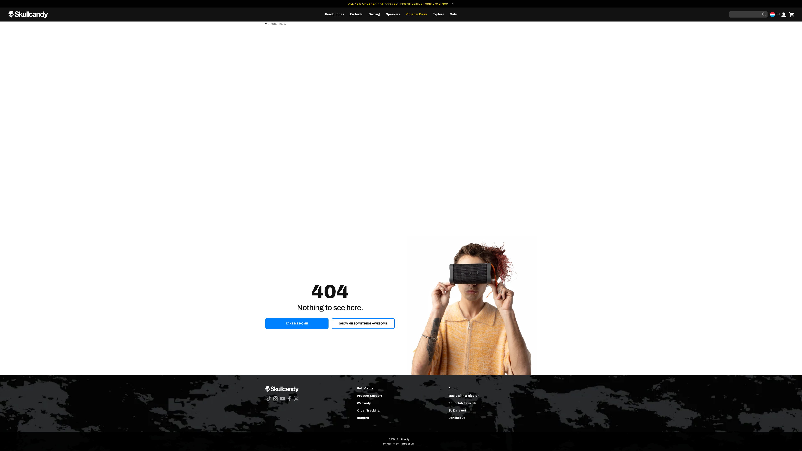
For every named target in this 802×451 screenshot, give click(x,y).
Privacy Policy (391, 444)
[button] (334, 14)
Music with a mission (463, 395)
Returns (363, 417)
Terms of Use (408, 444)
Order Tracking (368, 410)
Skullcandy (403, 439)
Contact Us (457, 417)
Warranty (364, 403)
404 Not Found (278, 24)
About (453, 388)
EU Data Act (457, 410)
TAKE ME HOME (297, 323)
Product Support (369, 395)
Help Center (366, 388)
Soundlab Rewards (462, 403)
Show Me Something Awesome (363, 323)
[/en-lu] (30, 14)
